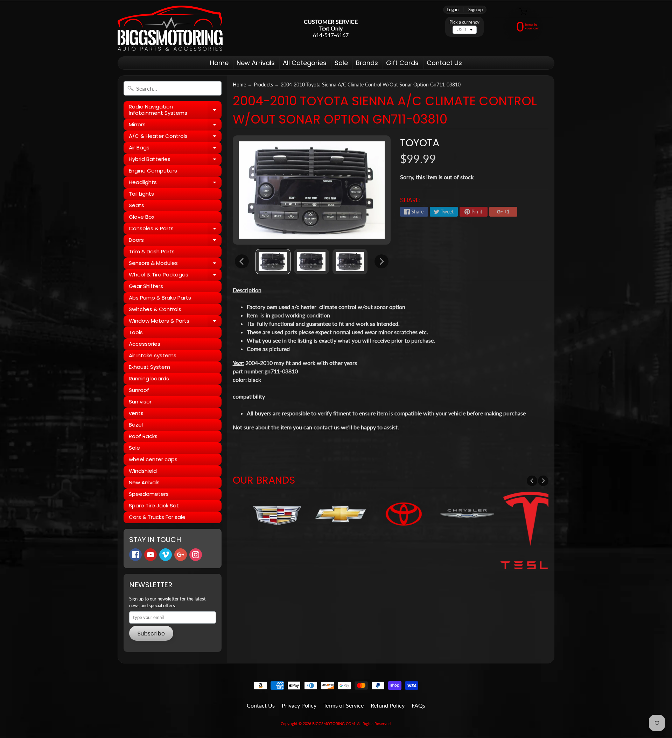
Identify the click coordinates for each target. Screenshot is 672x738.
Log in (452, 9)
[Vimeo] (165, 554)
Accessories (144, 343)
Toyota (419, 143)
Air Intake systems (152, 355)
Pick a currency (464, 22)
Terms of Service (343, 705)
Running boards (149, 378)
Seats (136, 205)
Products (263, 84)
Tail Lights (141, 193)
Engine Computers (153, 170)
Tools (136, 332)
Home (219, 62)
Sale (341, 62)
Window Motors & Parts (175, 322)
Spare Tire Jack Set (154, 505)
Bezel (136, 424)
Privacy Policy (299, 705)
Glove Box (141, 216)
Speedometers (149, 494)
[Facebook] (135, 554)
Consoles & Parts (175, 229)
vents (136, 413)
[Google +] (180, 554)
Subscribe (151, 634)
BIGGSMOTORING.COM (333, 723)
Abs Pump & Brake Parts (160, 297)
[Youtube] (150, 554)
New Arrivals (256, 62)
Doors (175, 241)
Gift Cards (402, 62)
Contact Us (444, 62)
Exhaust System (149, 367)
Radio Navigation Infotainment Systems (175, 110)
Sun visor (140, 401)
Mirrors (175, 126)
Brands (367, 62)
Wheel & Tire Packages (175, 276)
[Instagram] (195, 554)
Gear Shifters (146, 286)
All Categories (305, 62)
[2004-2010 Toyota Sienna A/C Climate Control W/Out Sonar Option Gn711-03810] (272, 261)
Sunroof (139, 390)
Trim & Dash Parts (152, 251)
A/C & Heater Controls (175, 137)
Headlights (175, 183)
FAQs (418, 705)
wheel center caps (153, 459)
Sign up (475, 9)
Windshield (143, 471)
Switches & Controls (155, 309)
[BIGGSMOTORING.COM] (170, 28)
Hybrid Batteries (175, 160)
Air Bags (175, 149)
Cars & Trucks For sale (157, 517)
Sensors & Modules (175, 264)
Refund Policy (388, 705)
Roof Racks (143, 436)
